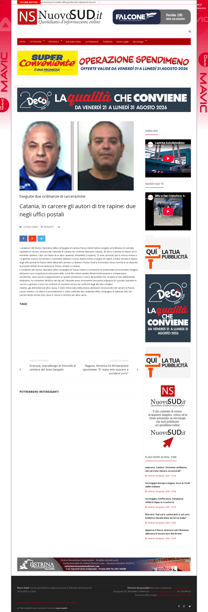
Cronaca (27, 227)
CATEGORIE (34, 41)
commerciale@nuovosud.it (163, 591)
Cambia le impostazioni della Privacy (32, 602)
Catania (35, 227)
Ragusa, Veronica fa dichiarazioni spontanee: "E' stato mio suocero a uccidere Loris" (105, 369)
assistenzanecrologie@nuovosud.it (174, 594)
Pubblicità (107, 41)
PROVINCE (52, 41)
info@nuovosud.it (181, 587)
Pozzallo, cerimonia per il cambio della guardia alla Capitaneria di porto (40, 2)
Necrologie (137, 41)
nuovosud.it (61, 608)
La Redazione (92, 41)
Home (22, 41)
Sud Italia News (73, 41)
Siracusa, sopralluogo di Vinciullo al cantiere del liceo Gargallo (52, 367)
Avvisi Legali (123, 41)
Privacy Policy (57, 602)
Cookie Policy (70, 602)
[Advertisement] (78, 330)
